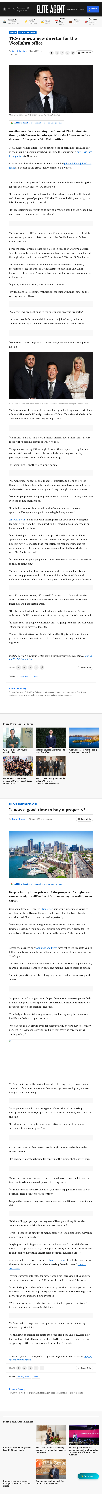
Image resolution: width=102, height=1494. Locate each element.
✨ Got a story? (88, 1476)
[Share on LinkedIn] (57, 53)
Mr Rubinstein (17, 519)
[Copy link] (73, 53)
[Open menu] (9, 9)
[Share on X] (62, 53)
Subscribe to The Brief (76, 9)
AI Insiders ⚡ (93, 9)
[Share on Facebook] (51, 53)
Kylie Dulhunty (18, 51)
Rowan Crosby (18, 819)
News (13, 32)
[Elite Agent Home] (51, 9)
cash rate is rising (55, 1260)
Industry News (27, 32)
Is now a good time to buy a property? (47, 810)
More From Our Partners (18, 723)
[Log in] (4, 9)
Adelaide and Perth (46, 947)
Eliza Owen (47, 908)
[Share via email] (67, 53)
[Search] (13, 9)
